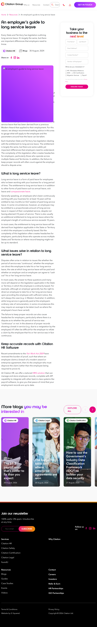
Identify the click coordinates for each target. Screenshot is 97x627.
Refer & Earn (54, 583)
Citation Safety (8, 548)
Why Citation (54, 539)
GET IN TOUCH (85, 4)
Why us (26, 5)
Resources (36, 5)
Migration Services (73, 75)
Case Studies (7, 583)
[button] (85, 410)
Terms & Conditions (9, 609)
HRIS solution (39, 373)
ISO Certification (78, 73)
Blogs (3, 574)
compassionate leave (20, 191)
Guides (4, 578)
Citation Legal (7, 557)
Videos (4, 592)
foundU (4, 562)
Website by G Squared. (10, 613)
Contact (46, 5)
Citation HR (6, 543)
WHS (68, 73)
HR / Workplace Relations (75, 71)
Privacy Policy (53, 609)
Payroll (84, 75)
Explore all (72, 410)
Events (4, 588)
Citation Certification (10, 552)
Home (3, 15)
